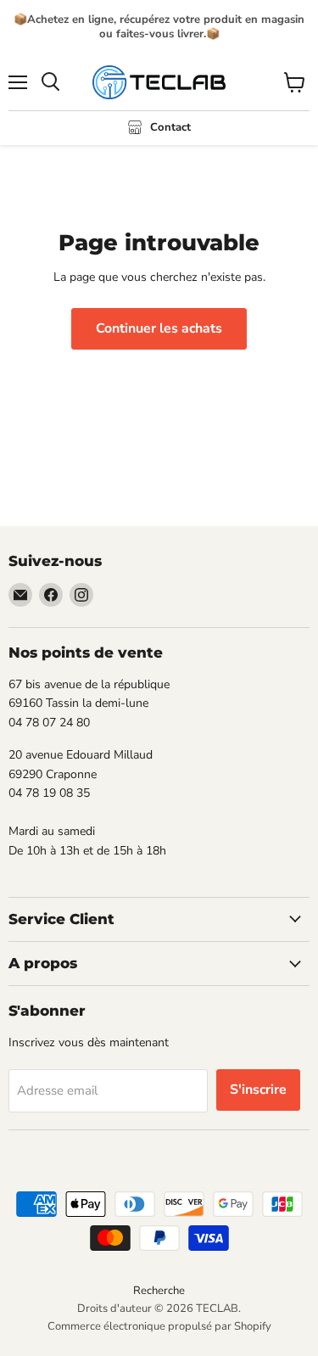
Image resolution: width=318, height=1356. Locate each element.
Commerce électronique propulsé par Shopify (159, 1326)
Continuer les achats (159, 328)
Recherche (159, 1290)
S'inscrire (258, 1089)
